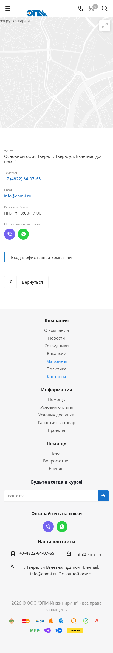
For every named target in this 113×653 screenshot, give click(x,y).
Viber (9, 234)
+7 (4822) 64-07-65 (22, 178)
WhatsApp (23, 234)
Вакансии (56, 353)
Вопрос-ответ (56, 461)
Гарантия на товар (56, 422)
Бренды (56, 468)
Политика (56, 369)
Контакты (56, 376)
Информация (56, 390)
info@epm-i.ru (17, 196)
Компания (57, 321)
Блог (56, 453)
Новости (56, 338)
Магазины (56, 361)
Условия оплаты (56, 407)
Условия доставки (56, 415)
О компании (56, 330)
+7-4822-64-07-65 (37, 553)
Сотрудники (56, 345)
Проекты (56, 430)
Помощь (56, 399)
